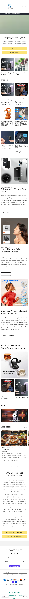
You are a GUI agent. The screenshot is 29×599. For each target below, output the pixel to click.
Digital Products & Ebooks (20, 73)
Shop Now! (14, 48)
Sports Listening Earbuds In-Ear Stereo (7, 146)
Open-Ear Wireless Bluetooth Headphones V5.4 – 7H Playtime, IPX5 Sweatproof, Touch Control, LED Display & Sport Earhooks (21, 123)
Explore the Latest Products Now (14, 532)
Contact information (11, 588)
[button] (2, 6)
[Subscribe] (23, 561)
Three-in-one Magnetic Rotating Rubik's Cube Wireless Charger (21, 146)
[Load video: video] (14, 415)
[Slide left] (11, 466)
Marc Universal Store (14, 584)
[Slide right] (17, 466)
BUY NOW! (6, 274)
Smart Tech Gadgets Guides (14, 536)
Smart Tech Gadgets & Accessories (7, 73)
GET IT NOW (6, 212)
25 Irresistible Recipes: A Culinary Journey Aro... (13, 448)
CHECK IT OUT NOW (8, 335)
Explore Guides (14, 52)
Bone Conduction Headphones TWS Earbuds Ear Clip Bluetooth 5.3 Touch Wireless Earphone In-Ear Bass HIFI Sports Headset (21, 99)
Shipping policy (20, 588)
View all (26, 427)
